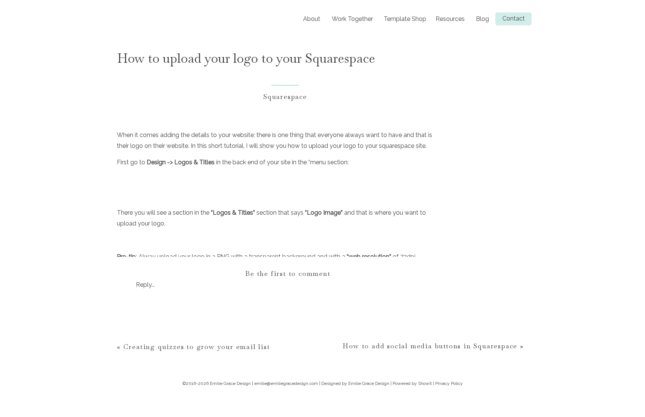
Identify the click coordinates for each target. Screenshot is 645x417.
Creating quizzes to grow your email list (197, 346)
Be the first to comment (287, 273)
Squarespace (285, 96)
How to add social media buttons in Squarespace (430, 346)
